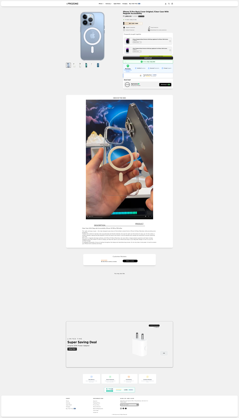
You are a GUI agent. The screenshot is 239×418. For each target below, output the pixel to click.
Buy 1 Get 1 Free (134, 3)
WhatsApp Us (164, 84)
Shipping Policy (96, 402)
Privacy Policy (96, 404)
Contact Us (95, 412)
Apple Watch (117, 3)
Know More (128, 71)
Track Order (96, 410)
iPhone (101, 3)
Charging (124, 3)
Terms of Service (97, 406)
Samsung (108, 3)
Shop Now (72, 349)
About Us (95, 401)
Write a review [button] (130, 261)
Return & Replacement (98, 408)
